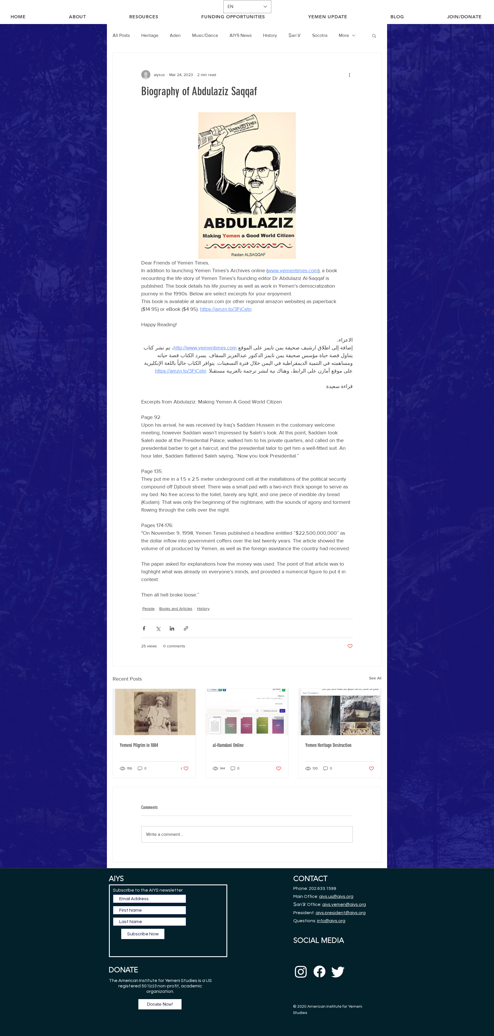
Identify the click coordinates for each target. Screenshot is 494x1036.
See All (375, 678)
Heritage (149, 35)
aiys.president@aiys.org (341, 912)
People (148, 608)
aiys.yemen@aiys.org (344, 904)
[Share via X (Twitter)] (158, 628)
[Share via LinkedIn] (172, 628)
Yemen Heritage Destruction (328, 745)
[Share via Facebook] (144, 628)
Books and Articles (175, 608)
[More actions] (349, 74)
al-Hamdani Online (228, 745)
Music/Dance (205, 35)
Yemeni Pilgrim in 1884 (139, 745)
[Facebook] (319, 971)
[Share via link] (186, 628)
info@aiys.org (331, 920)
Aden (175, 35)
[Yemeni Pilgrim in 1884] (154, 712)
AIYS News (241, 35)
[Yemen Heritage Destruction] (339, 712)
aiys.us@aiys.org (336, 896)
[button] (374, 35)
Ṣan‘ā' (294, 35)
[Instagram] (301, 971)
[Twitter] (338, 971)
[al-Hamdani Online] (247, 712)
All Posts (121, 35)
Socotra (319, 35)
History (270, 35)
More (344, 35)
